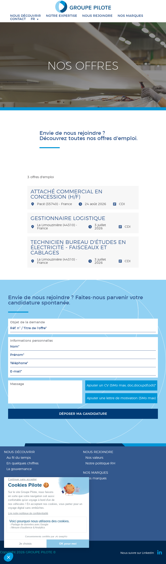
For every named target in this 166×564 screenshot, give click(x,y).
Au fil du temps (18, 457)
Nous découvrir (19, 452)
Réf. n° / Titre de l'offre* (29, 328)
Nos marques (130, 15)
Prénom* (17, 354)
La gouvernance (19, 469)
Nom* (15, 346)
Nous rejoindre (98, 452)
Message (17, 384)
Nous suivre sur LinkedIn (137, 553)
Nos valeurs (94, 457)
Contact (18, 19)
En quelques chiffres (22, 463)
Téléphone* (19, 363)
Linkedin (160, 552)
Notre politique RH (100, 463)
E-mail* (16, 371)
